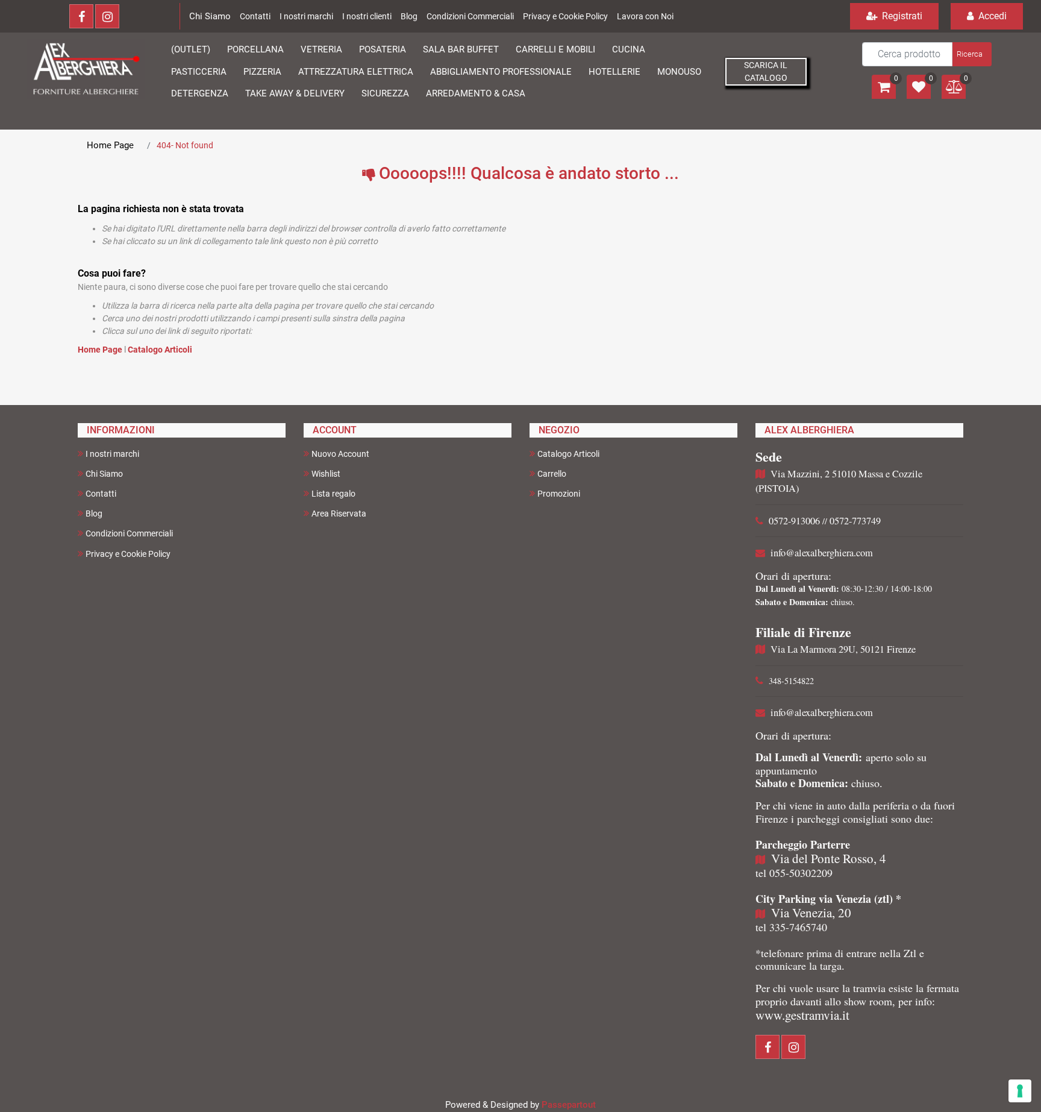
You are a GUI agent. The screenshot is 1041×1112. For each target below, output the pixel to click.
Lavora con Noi (645, 16)
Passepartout (569, 1104)
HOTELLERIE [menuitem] (614, 71)
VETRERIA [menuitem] (321, 49)
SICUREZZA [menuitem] (385, 93)
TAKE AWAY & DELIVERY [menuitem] (295, 93)
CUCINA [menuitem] (628, 49)
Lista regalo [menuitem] (333, 493)
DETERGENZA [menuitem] (199, 93)
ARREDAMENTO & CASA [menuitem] (475, 93)
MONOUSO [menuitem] (679, 71)
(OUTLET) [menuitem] (190, 49)
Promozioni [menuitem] (558, 493)
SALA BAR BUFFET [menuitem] (461, 49)
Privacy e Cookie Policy (565, 16)
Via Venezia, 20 (811, 912)
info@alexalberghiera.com (822, 552)
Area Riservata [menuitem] (338, 513)
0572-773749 (855, 520)
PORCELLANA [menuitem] (255, 49)
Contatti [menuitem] (101, 493)
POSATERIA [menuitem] (382, 49)
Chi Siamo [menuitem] (104, 474)
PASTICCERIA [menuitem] (199, 71)
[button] (971, 54)
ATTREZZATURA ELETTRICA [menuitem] (355, 71)
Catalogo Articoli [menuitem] (568, 454)
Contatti (255, 16)
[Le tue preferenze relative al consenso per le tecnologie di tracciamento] (1019, 1090)
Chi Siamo (210, 16)
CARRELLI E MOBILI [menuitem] (555, 49)
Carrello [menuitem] (551, 474)
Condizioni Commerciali (470, 16)
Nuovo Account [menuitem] (340, 454)
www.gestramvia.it (802, 1015)
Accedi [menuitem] (991, 16)
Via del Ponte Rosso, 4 (828, 858)
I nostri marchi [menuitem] (112, 454)
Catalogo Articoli (160, 349)
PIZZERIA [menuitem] (262, 71)
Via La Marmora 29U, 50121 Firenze (843, 649)
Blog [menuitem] (94, 513)
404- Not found (185, 145)
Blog (409, 16)
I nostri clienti (367, 16)
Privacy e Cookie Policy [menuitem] (128, 554)
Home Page (110, 145)
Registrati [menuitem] (901, 16)
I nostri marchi (306, 16)
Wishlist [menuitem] (325, 474)
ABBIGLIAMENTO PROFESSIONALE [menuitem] (501, 71)
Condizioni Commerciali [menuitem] (129, 533)
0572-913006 (794, 520)
